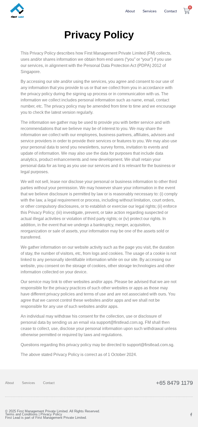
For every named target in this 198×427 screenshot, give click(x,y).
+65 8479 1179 (174, 383)
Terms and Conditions (21, 414)
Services (149, 11)
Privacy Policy (51, 414)
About (130, 11)
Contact (170, 11)
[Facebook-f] (191, 414)
